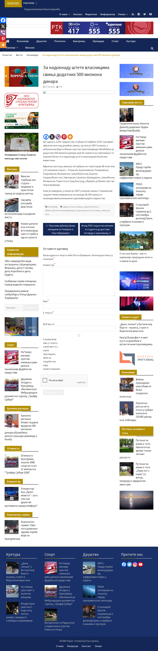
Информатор (107, 14)
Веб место (48, 324)
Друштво (41, 41)
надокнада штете (84, 210)
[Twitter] (129, 564)
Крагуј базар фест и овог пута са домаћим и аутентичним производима (136, 341)
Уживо (121, 14)
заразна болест (91, 206)
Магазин (30, 47)
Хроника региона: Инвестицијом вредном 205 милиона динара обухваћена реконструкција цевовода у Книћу (21, 427)
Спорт (115, 41)
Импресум (72, 646)
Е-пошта (48, 312)
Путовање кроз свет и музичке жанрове (27, 592)
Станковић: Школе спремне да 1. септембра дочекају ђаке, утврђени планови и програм (136, 215)
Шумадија (98, 41)
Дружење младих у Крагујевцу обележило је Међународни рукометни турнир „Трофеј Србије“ (21, 389)
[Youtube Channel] (140, 564)
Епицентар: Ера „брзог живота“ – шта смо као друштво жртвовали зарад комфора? (21, 497)
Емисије (10, 47)
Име (46, 301)
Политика (59, 41)
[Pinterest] (64, 137)
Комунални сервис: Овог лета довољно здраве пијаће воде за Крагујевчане (21, 530)
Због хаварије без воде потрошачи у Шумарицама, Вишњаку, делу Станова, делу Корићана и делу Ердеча (21, 267)
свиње (97, 210)
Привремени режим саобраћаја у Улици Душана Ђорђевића (20, 294)
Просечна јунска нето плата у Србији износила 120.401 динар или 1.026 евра (136, 411)
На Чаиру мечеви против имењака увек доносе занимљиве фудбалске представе (136, 147)
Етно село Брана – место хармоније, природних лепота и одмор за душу (136, 257)
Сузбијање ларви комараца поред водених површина (20, 282)
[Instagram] (135, 564)
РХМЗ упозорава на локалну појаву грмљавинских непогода (98, 593)
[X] (52, 137)
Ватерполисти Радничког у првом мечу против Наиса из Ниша (60, 626)
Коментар (49, 264)
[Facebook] (46, 137)
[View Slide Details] (136, 280)
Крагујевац (79, 41)
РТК (60, 86)
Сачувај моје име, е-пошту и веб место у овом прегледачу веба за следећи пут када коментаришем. (50, 354)
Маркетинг (91, 14)
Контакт (77, 14)
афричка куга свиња (73, 206)
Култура (130, 41)
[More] (70, 137)
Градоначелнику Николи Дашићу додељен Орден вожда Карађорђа (134, 127)
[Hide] (1, 51)
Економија (23, 41)
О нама (63, 14)
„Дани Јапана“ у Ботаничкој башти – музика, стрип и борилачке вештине (136, 327)
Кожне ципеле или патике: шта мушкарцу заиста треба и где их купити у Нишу (21, 232)
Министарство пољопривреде (60, 210)
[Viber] (58, 137)
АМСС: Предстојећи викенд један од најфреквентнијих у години (136, 170)
